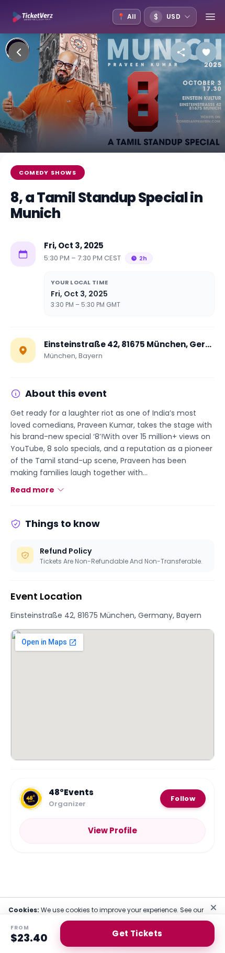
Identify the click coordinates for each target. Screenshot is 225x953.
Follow (183, 798)
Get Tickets (137, 933)
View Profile (112, 830)
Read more (32, 490)
